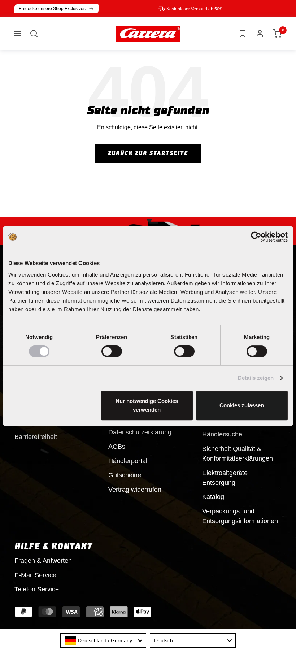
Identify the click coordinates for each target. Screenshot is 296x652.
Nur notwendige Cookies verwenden (147, 405)
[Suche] (34, 33)
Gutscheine (124, 475)
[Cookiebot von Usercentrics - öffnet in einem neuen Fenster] (256, 236)
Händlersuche (222, 434)
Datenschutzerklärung (139, 432)
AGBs (116, 446)
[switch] (111, 351)
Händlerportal (127, 461)
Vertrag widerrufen (134, 489)
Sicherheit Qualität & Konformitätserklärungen (237, 453)
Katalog (213, 496)
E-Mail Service (35, 575)
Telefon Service (36, 589)
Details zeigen (256, 378)
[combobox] (103, 640)
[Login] (260, 33)
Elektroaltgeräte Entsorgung (225, 477)
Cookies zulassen (241, 405)
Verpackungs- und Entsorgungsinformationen (240, 516)
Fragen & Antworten (43, 560)
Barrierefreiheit (35, 436)
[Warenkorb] (277, 33)
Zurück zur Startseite (148, 153)
